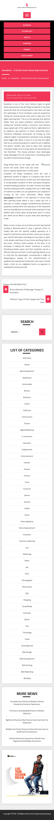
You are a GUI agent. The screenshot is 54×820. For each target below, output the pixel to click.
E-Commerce (27, 436)
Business (27, 25)
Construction (27, 416)
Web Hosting (27, 665)
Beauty (27, 390)
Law (27, 547)
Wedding (27, 678)
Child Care (27, 410)
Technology (27, 31)
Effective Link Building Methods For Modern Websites (27, 712)
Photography (27, 580)
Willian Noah (12, 95)
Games (27, 495)
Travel (27, 639)
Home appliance (27, 521)
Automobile (27, 384)
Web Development (27, 658)
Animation (27, 358)
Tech (27, 626)
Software (27, 613)
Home (27, 515)
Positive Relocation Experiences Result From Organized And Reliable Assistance (27, 739)
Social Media (27, 55)
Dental (27, 423)
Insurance (27, 534)
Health (27, 37)
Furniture (27, 488)
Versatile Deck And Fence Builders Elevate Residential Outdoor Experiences (27, 703)
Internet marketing (27, 541)
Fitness (27, 475)
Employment (27, 449)
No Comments (31, 98)
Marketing (27, 554)
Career (27, 403)
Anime (27, 364)
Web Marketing (27, 671)
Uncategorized (27, 645)
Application (27, 377)
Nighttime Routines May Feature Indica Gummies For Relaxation (27, 721)
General (27, 501)
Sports (27, 619)
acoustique (9, 197)
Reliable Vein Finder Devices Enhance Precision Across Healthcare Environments (27, 730)
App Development (27, 371)
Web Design (27, 652)
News (27, 560)
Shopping (27, 43)
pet (27, 567)
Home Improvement (15, 98)
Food (27, 482)
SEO (27, 593)
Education (27, 443)
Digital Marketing (27, 430)
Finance (27, 49)
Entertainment (27, 456)
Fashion (27, 462)
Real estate (27, 586)
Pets (27, 573)
